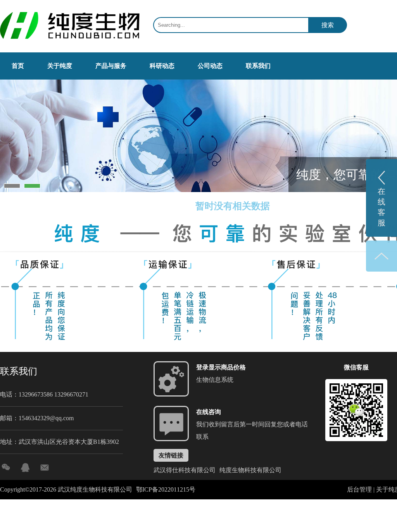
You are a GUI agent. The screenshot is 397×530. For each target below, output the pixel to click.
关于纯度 (59, 65)
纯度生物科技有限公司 (250, 470)
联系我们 (258, 65)
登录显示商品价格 (221, 367)
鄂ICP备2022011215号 (165, 489)
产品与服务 (110, 65)
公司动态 (210, 65)
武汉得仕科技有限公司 (185, 470)
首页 (18, 65)
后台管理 (359, 489)
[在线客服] (25, 467)
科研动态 (162, 65)
